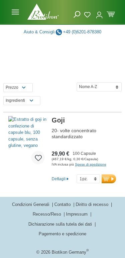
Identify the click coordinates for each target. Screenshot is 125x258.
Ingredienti (15, 100)
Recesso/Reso (47, 214)
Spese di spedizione (90, 164)
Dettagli (59, 179)
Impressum (77, 214)
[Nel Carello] (109, 178)
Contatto (63, 204)
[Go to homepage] (43, 12)
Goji (58, 120)
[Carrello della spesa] (110, 13)
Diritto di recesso (93, 204)
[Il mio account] (99, 12)
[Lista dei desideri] (88, 13)
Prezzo (12, 87)
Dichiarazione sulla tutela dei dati (60, 224)
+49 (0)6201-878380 (82, 31)
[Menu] (15, 12)
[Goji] (29, 143)
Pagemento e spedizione (62, 233)
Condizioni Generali (31, 204)
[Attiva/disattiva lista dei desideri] (38, 157)
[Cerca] (77, 14)
